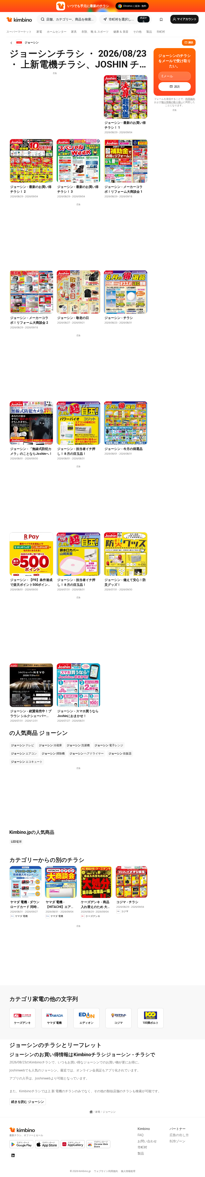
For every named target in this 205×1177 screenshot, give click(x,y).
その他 (137, 31)
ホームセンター (56, 31)
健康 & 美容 (120, 31)
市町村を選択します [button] (122, 19)
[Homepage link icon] (91, 1111)
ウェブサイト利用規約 (106, 1171)
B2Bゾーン (177, 1141)
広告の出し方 (179, 1135)
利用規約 (190, 99)
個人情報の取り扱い (172, 102)
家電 (39, 31)
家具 (74, 31)
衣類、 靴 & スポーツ (95, 31)
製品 (149, 31)
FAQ (141, 1135)
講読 (190, 42)
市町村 (161, 31)
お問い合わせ (147, 1141)
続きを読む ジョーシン (27, 1101)
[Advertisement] (54, 103)
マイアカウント (186, 19)
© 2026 (80, 1171)
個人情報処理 (128, 1171)
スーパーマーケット (19, 31)
